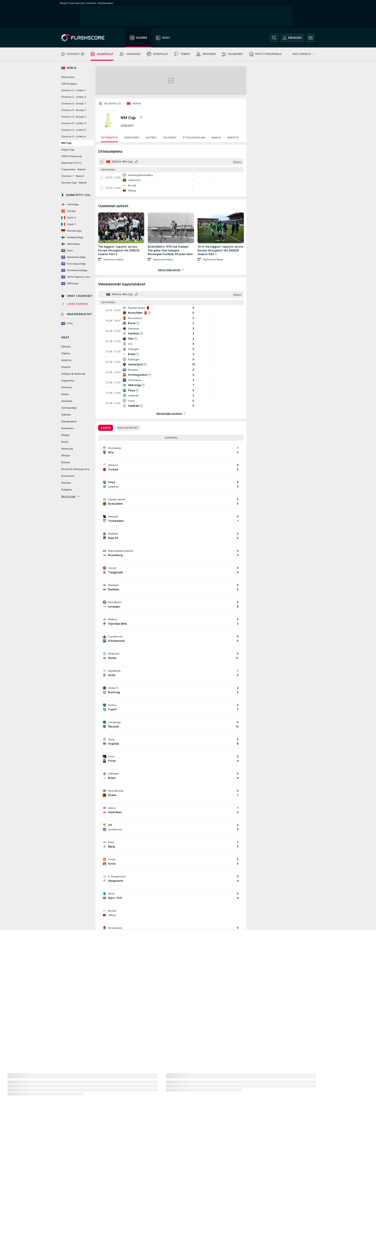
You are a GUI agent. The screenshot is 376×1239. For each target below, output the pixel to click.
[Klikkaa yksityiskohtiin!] (171, 177)
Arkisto (233, 137)
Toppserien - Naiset (73, 169)
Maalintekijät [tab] (127, 427)
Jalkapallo (112, 103)
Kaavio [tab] (105, 427)
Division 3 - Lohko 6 (73, 136)
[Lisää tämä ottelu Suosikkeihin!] (101, 177)
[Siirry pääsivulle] (86, 37)
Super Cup (67, 149)
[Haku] (274, 37)
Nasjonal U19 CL (71, 163)
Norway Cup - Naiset (74, 182)
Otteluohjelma (194, 137)
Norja (136, 103)
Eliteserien (67, 77)
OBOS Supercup (71, 156)
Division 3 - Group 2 (73, 110)
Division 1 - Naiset (72, 176)
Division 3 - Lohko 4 (73, 123)
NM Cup (66, 143)
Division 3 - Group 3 (73, 116)
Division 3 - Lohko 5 (73, 130)
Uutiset (151, 137)
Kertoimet (132, 137)
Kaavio (216, 137)
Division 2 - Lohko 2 (73, 97)
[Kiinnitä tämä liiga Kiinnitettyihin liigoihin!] (140, 117)
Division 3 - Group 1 (73, 103)
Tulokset (169, 137)
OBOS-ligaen (69, 83)
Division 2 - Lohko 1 (73, 90)
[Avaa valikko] (310, 37)
